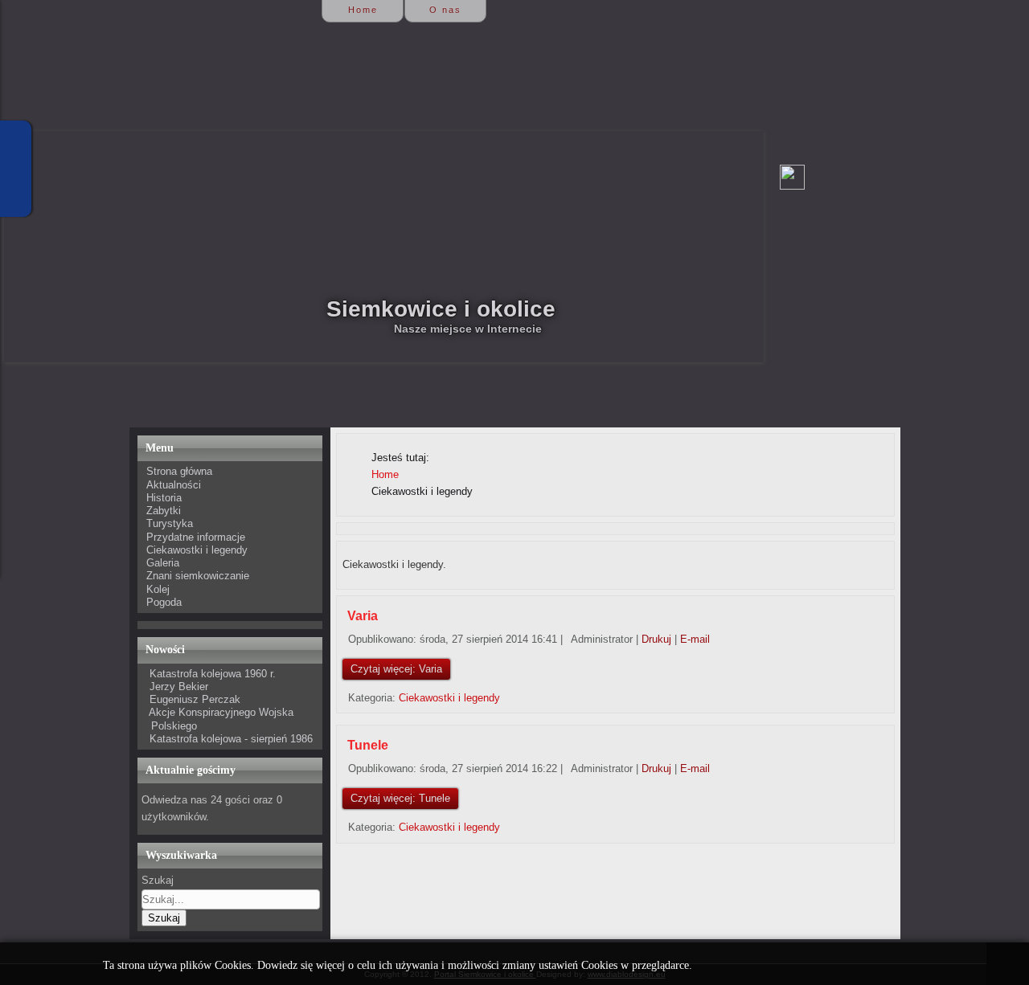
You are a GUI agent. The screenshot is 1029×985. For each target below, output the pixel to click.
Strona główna (179, 471)
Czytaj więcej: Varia (396, 669)
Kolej (158, 589)
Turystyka (169, 523)
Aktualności (173, 485)
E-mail (695, 639)
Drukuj (658, 639)
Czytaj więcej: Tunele (400, 798)
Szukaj (157, 880)
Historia (164, 498)
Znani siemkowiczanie (197, 576)
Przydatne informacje (195, 537)
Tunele (367, 745)
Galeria (162, 563)
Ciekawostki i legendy (197, 550)
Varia (362, 616)
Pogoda (164, 602)
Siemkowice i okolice (440, 308)
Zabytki (163, 511)
